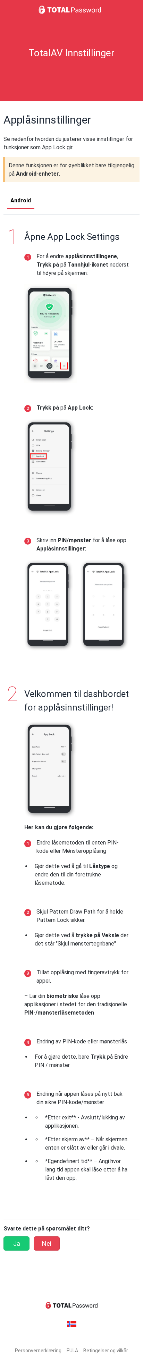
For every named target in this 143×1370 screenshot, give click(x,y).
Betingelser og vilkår (105, 1350)
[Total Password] (71, 10)
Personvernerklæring (38, 1350)
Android (20, 200)
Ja (16, 1243)
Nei (46, 1243)
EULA (72, 1350)
